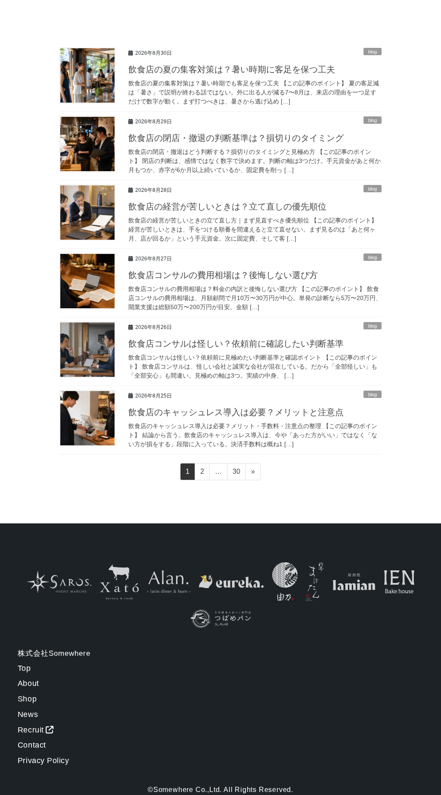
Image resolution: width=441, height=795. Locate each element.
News (28, 714)
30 (236, 473)
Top (24, 668)
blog (372, 51)
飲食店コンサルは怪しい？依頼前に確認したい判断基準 (236, 343)
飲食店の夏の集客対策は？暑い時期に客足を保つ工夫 (231, 69)
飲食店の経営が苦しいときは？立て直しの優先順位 (227, 206)
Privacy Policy (43, 760)
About (28, 683)
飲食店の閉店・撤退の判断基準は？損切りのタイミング (236, 138)
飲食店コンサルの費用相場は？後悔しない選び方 (223, 275)
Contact (32, 745)
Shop (27, 699)
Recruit (31, 730)
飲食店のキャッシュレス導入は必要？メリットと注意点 (236, 412)
